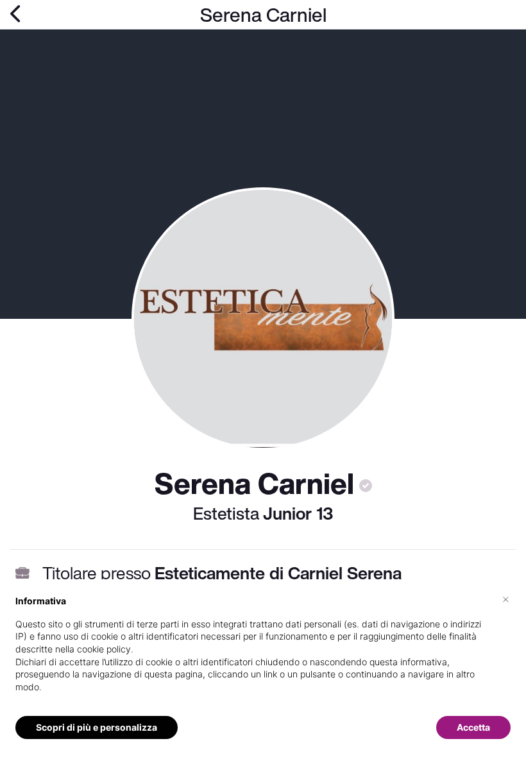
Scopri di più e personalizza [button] (96, 727)
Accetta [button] (473, 727)
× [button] (506, 598)
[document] (263, 654)
